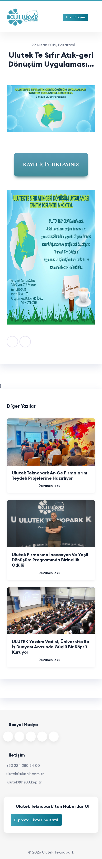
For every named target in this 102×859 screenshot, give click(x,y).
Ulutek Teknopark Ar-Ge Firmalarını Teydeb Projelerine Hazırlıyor (49, 475)
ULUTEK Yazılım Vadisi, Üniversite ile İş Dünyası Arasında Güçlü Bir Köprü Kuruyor (50, 647)
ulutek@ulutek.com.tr (25, 773)
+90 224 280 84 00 (23, 765)
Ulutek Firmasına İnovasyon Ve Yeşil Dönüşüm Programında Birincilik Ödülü (50, 560)
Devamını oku (49, 485)
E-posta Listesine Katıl (36, 820)
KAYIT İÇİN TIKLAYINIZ (51, 164)
